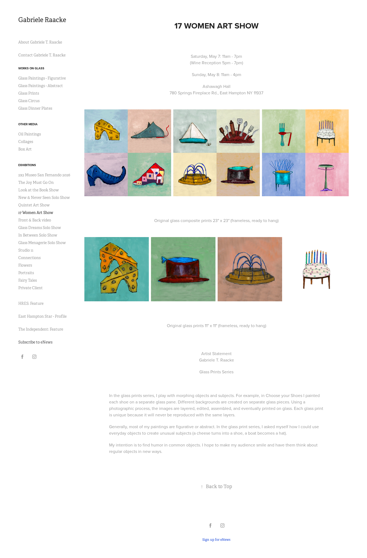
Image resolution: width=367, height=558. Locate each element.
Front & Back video (34, 220)
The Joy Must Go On (36, 182)
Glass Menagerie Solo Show (42, 242)
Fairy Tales (27, 280)
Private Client (30, 287)
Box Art (25, 149)
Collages (25, 141)
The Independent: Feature (40, 329)
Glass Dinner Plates (35, 108)
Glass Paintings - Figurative (42, 78)
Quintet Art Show (34, 205)
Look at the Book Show (38, 190)
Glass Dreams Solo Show (39, 227)
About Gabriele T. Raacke (40, 42)
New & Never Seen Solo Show (44, 197)
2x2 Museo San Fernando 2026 (44, 175)
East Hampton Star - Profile (42, 316)
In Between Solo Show (37, 235)
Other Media (28, 124)
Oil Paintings (29, 134)
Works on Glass (31, 68)
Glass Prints (28, 93)
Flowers (25, 265)
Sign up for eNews (216, 540)
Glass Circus (28, 100)
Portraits (26, 272)
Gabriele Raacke (42, 20)
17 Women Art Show (35, 212)
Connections (29, 257)
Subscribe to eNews (35, 342)
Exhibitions (27, 165)
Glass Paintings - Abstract (40, 85)
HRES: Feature (31, 303)
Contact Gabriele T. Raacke (42, 55)
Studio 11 (25, 250)
